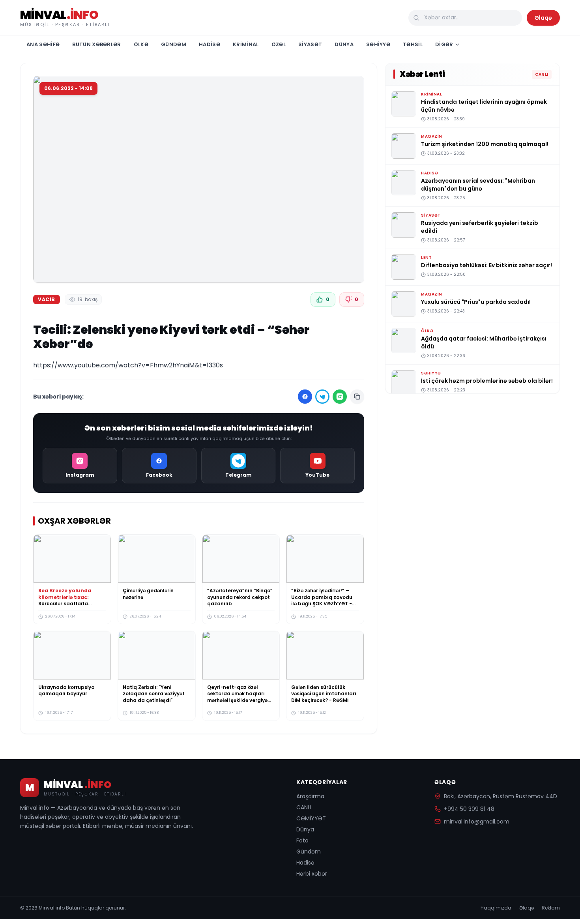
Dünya (344, 44)
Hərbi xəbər (311, 874)
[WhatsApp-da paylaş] (340, 396)
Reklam (551, 908)
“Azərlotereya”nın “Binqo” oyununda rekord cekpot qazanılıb (240, 597)
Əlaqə (543, 18)
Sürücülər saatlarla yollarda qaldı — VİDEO (67, 601)
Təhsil (413, 44)
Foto (302, 840)
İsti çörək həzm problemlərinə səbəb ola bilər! (487, 381)
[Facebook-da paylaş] (305, 396)
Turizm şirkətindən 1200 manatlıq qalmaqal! (484, 144)
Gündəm (173, 44)
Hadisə (209, 44)
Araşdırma (310, 796)
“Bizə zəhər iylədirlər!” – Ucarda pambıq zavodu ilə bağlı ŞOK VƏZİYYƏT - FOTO (321, 601)
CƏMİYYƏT (311, 818)
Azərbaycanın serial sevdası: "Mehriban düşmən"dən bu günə (478, 185)
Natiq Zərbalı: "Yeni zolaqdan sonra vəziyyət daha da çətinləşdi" (154, 694)
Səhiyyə (378, 44)
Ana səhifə (43, 44)
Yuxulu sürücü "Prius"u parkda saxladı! (476, 302)
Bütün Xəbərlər (96, 44)
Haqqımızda (496, 908)
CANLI (303, 807)
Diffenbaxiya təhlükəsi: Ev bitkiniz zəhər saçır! (486, 265)
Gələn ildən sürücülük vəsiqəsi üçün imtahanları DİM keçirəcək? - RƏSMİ (323, 694)
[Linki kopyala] (357, 396)
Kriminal (246, 44)
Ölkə (141, 44)
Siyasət (310, 44)
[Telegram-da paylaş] (322, 396)
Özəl (278, 44)
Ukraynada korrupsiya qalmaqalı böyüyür (66, 690)
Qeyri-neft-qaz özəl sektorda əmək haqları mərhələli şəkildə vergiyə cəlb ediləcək (237, 697)
